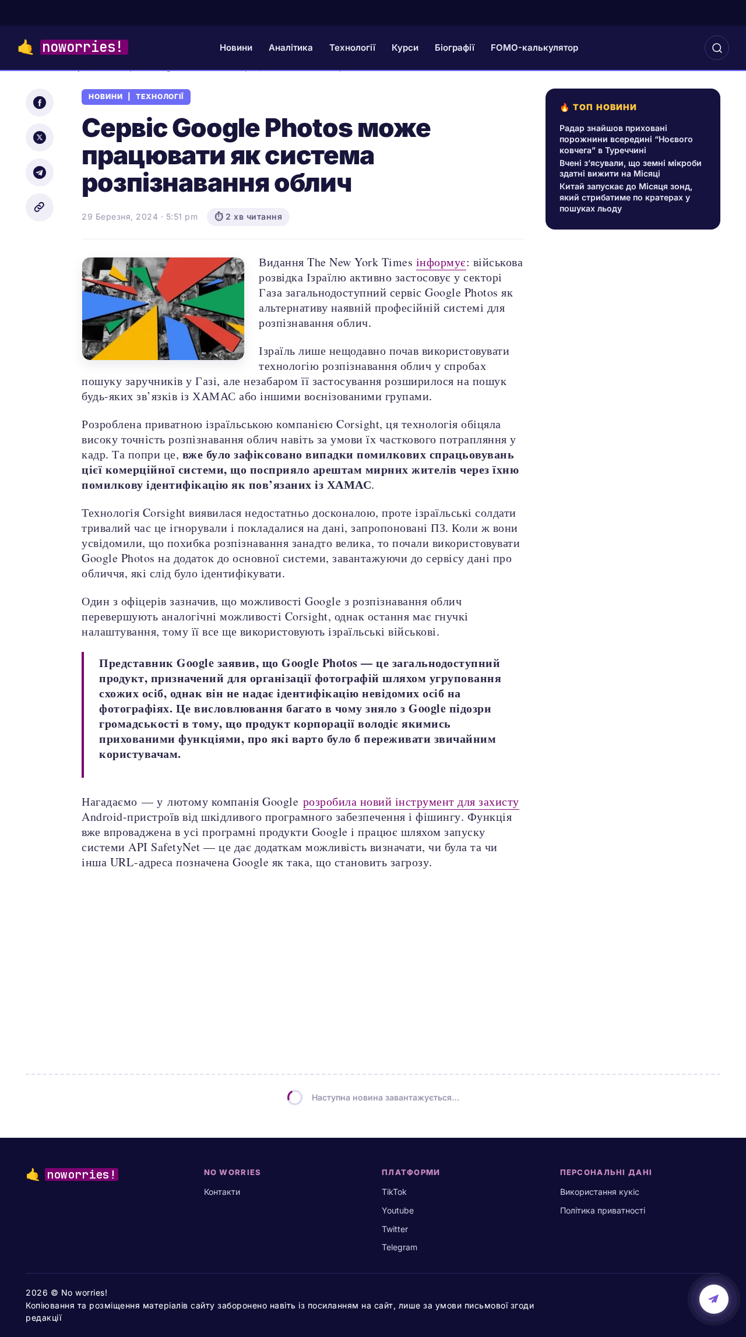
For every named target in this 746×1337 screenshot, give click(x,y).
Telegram (399, 1247)
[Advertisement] (636, 563)
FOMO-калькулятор (534, 47)
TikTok (394, 1192)
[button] (717, 48)
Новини (236, 47)
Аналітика (291, 47)
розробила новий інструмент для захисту (411, 801)
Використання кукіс (599, 1192)
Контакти (222, 1192)
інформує (441, 262)
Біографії (454, 47)
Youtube (398, 1210)
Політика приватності (602, 1210)
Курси (405, 47)
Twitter (395, 1229)
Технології (352, 47)
